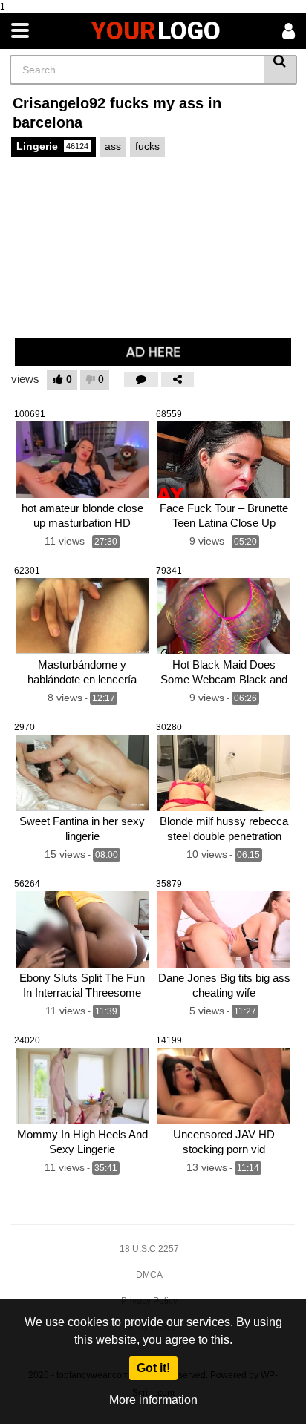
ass (113, 146)
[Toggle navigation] (20, 31)
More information (153, 1400)
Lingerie (52, 146)
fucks (147, 146)
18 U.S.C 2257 (149, 1249)
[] (280, 70)
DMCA (149, 1275)
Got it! (153, 1368)
